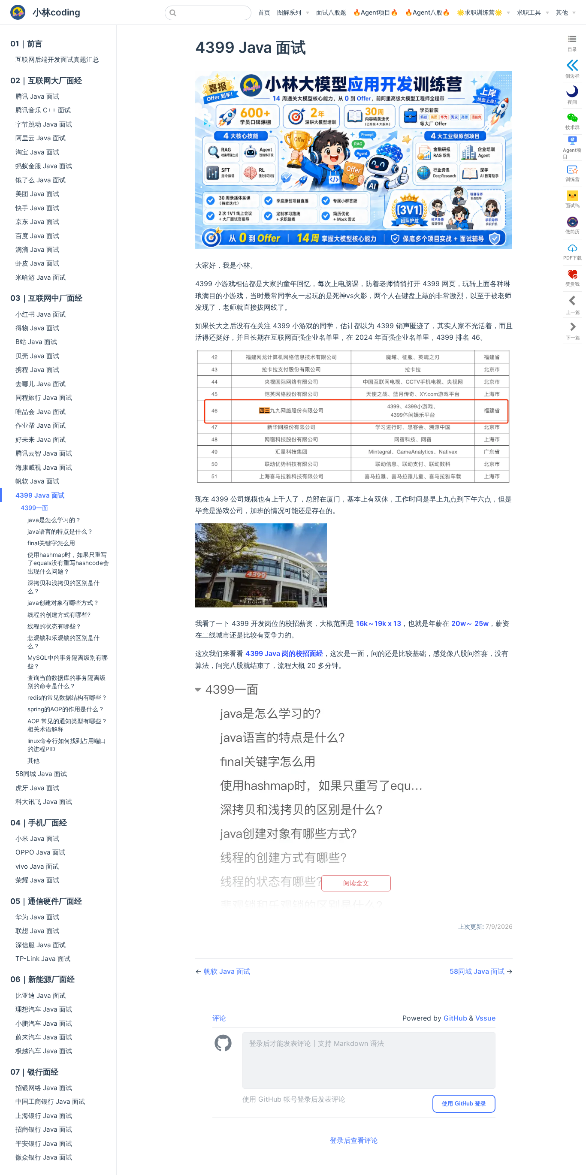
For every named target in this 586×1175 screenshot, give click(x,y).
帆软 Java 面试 (37, 481)
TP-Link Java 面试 (42, 958)
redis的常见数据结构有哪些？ (67, 697)
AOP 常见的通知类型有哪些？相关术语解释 (67, 725)
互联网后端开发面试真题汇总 (57, 59)
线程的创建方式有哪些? (59, 614)
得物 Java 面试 (37, 328)
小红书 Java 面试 (40, 314)
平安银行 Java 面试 (43, 1143)
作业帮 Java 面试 (40, 425)
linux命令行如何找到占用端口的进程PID (66, 744)
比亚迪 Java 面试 (40, 995)
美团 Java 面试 (37, 194)
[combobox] (208, 13)
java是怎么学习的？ (54, 520)
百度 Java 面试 (37, 236)
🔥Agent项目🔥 (375, 12)
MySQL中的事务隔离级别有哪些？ (67, 661)
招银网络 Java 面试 (43, 1088)
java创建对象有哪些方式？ (63, 602)
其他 (33, 760)
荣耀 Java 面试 (37, 880)
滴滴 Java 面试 (37, 249)
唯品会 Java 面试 (40, 412)
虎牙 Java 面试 (37, 788)
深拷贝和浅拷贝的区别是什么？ (63, 587)
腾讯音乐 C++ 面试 (43, 110)
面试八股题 (331, 12)
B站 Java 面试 (36, 342)
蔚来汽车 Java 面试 (43, 1037)
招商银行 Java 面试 (43, 1129)
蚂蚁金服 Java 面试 (43, 166)
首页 (264, 12)
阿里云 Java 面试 (40, 138)
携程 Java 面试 (37, 369)
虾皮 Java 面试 (37, 263)
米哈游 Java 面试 (40, 277)
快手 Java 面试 (37, 208)
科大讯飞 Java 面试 (43, 801)
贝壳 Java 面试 (37, 356)
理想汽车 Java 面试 (43, 1009)
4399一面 (34, 507)
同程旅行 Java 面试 (43, 397)
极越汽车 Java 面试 (43, 1051)
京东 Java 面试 (37, 221)
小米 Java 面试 (37, 838)
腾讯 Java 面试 (37, 96)
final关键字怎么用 (51, 543)
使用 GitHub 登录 (464, 1103)
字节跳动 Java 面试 (43, 124)
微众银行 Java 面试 (43, 1157)
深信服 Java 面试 (40, 945)
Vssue (485, 1018)
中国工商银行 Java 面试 (50, 1101)
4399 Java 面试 (39, 495)
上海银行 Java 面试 (43, 1116)
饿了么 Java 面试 (40, 180)
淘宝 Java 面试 (37, 152)
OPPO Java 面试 (40, 852)
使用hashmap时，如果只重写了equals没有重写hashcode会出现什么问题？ (68, 562)
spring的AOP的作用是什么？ (65, 709)
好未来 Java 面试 (40, 439)
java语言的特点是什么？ (60, 531)
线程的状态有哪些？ (54, 626)
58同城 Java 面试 (41, 774)
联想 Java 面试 (37, 931)
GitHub (456, 1018)
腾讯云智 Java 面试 (43, 453)
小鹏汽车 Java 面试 (43, 1023)
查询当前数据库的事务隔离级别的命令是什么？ (66, 681)
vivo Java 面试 (37, 866)
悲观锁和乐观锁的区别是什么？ (63, 641)
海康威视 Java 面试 (43, 467)
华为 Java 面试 (37, 917)
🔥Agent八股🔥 (427, 12)
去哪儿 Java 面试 (40, 384)
